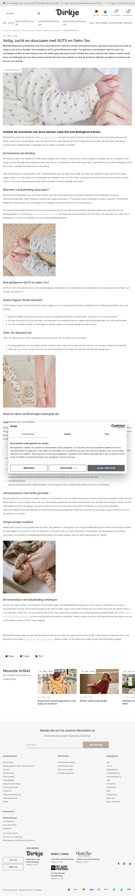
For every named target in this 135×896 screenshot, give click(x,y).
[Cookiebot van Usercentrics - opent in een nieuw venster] (113, 426)
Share (11, 656)
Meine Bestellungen (65, 766)
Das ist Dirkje (8, 762)
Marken (128, 23)
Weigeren (29, 468)
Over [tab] (107, 434)
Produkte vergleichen (66, 773)
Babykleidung (112, 770)
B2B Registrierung (10, 798)
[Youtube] (130, 864)
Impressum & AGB (10, 787)
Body (109, 791)
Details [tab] (67, 434)
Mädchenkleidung (114, 777)
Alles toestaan (106, 468)
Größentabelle (8, 780)
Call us (13, 860)
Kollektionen (115, 23)
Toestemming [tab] (28, 434)
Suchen (38, 13)
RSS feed (37, 890)
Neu (5, 23)
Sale (91, 23)
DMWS (30, 890)
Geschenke (101, 23)
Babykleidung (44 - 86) (25, 23)
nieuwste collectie (48, 137)
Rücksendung (8, 773)
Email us (13, 867)
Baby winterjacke (113, 802)
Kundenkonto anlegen (66, 762)
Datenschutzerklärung (12, 795)
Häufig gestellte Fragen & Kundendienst (18, 766)
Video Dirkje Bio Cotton (12, 784)
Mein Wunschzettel (65, 770)
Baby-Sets (111, 798)
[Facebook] (118, 864)
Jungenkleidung (113, 773)
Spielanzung (112, 795)
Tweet (26, 656)
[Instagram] (124, 864)
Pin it (40, 656)
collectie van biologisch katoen (39, 639)
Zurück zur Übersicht (11, 30)
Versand (6, 770)
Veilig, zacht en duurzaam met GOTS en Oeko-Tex (41, 30)
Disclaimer (7, 791)
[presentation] (130, 681)
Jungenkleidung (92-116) (49, 23)
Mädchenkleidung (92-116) (74, 23)
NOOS (11, 23)
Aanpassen (66, 468)
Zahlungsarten (9, 777)
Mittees (5, 802)
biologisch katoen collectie (45, 214)
